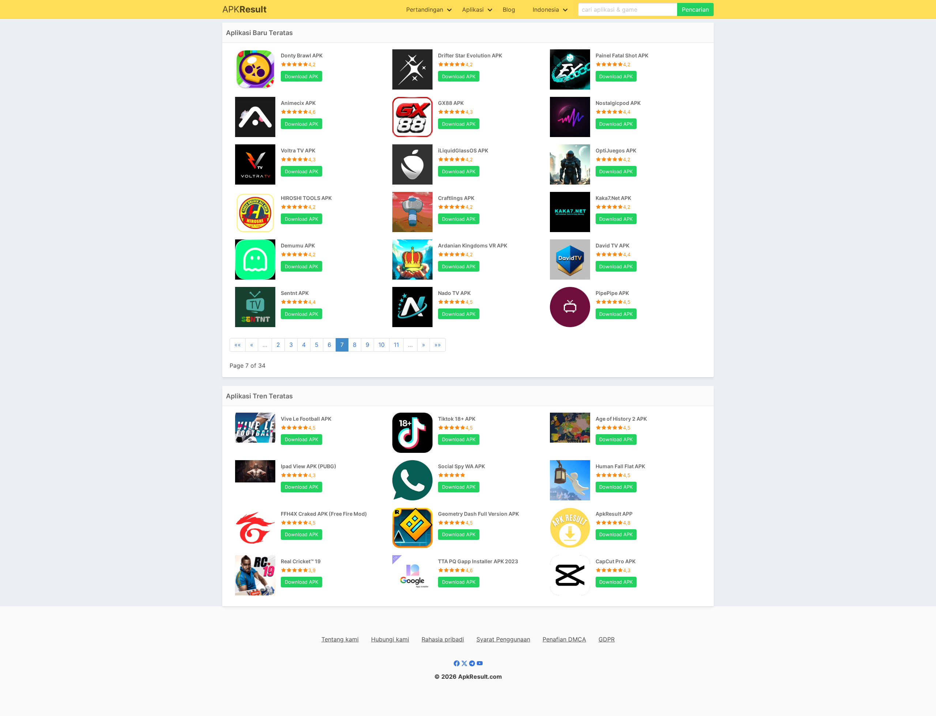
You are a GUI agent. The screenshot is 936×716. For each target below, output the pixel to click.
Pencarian (695, 9)
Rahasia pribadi (443, 639)
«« (237, 344)
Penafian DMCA (564, 639)
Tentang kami (340, 639)
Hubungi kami (390, 639)
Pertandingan (424, 9)
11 (396, 344)
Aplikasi (473, 9)
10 (381, 344)
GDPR (607, 639)
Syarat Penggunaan (503, 639)
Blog (509, 9)
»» (437, 344)
